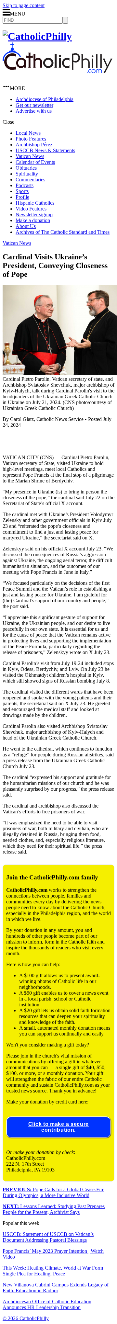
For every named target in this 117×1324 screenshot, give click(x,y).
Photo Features (31, 138)
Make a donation (33, 220)
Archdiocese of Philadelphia (44, 99)
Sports (22, 191)
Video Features (31, 208)
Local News (28, 133)
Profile (22, 197)
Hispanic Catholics (35, 203)
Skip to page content (24, 5)
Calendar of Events (35, 162)
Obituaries (26, 168)
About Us (26, 226)
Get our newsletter (34, 105)
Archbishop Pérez (34, 144)
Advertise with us (34, 111)
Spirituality (27, 173)
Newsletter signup (34, 214)
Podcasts (24, 185)
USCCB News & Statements (45, 150)
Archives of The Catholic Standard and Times (63, 232)
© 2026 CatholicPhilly (26, 1318)
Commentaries (30, 179)
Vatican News (30, 156)
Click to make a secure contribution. (58, 1127)
